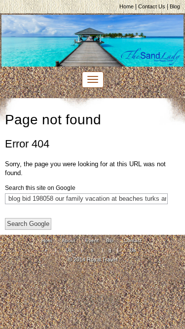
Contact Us (151, 6)
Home (126, 6)
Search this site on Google (40, 187)
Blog (175, 6)
